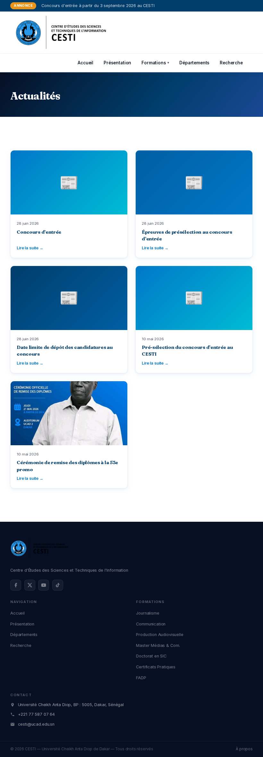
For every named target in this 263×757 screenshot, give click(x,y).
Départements (194, 62)
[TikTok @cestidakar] (57, 585)
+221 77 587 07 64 (36, 714)
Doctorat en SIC (151, 656)
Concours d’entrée (39, 232)
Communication (150, 624)
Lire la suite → (30, 248)
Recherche (231, 62)
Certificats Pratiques (155, 666)
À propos (244, 749)
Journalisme (147, 613)
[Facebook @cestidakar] (15, 585)
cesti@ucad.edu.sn (36, 724)
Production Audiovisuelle (159, 634)
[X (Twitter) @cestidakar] (29, 585)
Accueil (85, 62)
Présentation (117, 62)
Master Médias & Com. (158, 645)
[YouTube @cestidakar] (43, 585)
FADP (141, 677)
